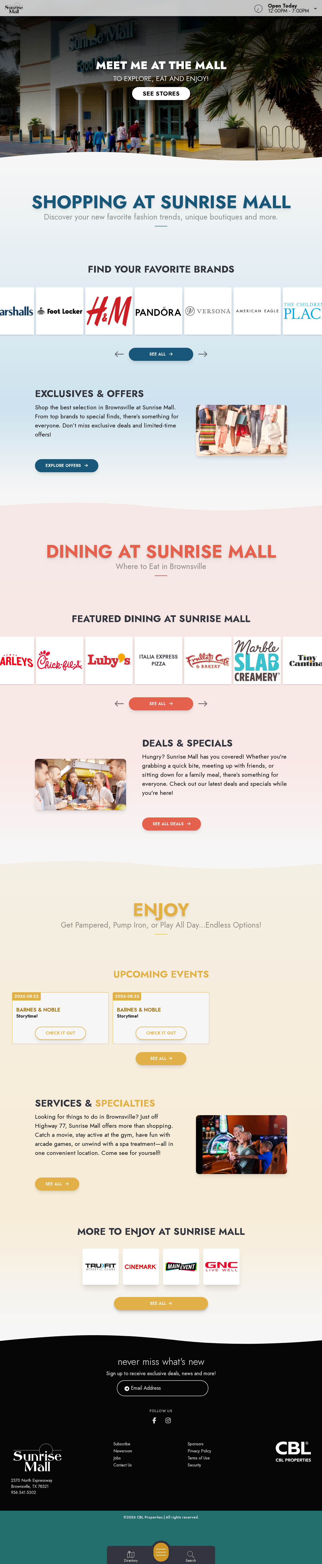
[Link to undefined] (59, 311)
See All (158, 354)
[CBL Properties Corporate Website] (275, 1452)
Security (194, 1465)
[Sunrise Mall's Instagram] (169, 1419)
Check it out (60, 1033)
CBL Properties (150, 1517)
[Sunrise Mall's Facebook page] (155, 1419)
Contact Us (122, 1465)
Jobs (117, 1458)
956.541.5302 (23, 1492)
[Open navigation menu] (161, 1552)
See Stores (161, 93)
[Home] (121, 8)
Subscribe (121, 1444)
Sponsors (196, 1444)
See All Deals (168, 824)
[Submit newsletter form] (198, 1388)
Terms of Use (199, 1458)
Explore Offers (63, 465)
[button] (291, 8)
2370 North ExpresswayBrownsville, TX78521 (31, 1483)
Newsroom (122, 1451)
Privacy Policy (199, 1451)
